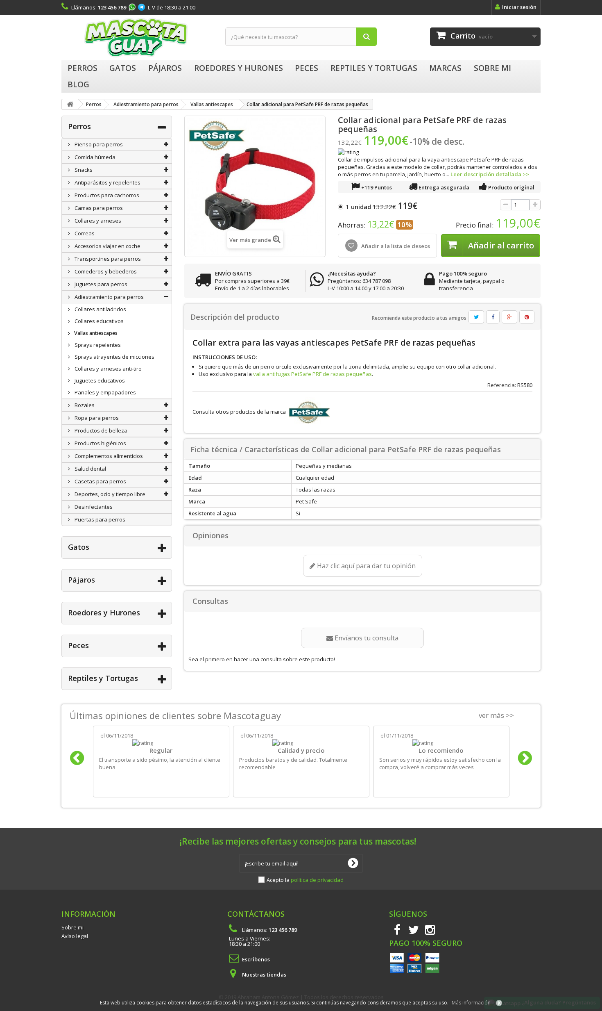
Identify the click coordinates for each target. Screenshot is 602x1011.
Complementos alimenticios (108, 456)
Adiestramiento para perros (108, 297)
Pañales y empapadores (104, 392)
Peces (78, 645)
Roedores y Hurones (104, 612)
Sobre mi (72, 927)
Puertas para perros (99, 519)
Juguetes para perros (100, 284)
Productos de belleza (100, 430)
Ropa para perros (96, 417)
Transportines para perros (107, 258)
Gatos (78, 547)
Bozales (84, 405)
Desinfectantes (93, 506)
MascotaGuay (137, 37)
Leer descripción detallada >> (489, 174)
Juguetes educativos (99, 380)
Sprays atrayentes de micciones (113, 356)
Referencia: (501, 385)
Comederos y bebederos (105, 271)
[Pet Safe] (308, 411)
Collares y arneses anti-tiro (107, 368)
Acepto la (305, 879)
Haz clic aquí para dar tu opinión (365, 565)
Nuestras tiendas (264, 974)
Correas (84, 233)
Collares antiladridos (99, 309)
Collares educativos (98, 321)
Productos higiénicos (99, 443)
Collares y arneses (97, 220)
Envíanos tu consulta (365, 637)
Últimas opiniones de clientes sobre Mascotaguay (175, 715)
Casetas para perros (99, 481)
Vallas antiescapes (95, 333)
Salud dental (89, 468)
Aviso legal (74, 936)
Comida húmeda (94, 157)
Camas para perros (98, 208)
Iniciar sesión (519, 7)
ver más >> (496, 715)
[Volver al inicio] (70, 104)
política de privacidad (317, 879)
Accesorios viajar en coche (106, 246)
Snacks (83, 169)
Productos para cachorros (106, 195)
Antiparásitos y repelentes (106, 182)
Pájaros (81, 580)
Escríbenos (256, 959)
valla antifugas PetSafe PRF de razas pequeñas (312, 374)
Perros (79, 126)
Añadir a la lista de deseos (395, 246)
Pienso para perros (98, 144)
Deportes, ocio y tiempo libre (109, 494)
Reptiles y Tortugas (103, 678)
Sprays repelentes (97, 344)
